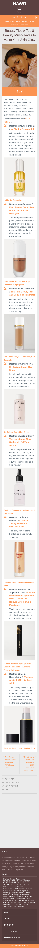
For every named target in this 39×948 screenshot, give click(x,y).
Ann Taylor (31, 902)
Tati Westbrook (20, 898)
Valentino (6, 894)
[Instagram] (14, 17)
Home (7, 21)
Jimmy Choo (28, 896)
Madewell (31, 900)
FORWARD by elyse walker (12, 890)
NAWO (19, 4)
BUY (19, 91)
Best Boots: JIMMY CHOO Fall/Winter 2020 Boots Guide (10, 762)
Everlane (29, 889)
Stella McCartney (8, 898)
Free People (23, 900)
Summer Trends (8, 900)
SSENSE (20, 896)
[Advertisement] (19, 823)
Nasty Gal (17, 894)
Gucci (26, 904)
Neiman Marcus (15, 879)
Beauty (7, 782)
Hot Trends (24, 25)
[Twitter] (25, 17)
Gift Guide (14, 25)
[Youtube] (29, 17)
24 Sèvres (23, 887)
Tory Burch (18, 904)
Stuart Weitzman (18, 906)
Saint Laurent (7, 906)
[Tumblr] (21, 17)
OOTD (17, 887)
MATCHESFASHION (9, 883)
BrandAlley (6, 892)
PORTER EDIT (8, 902)
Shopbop (6, 879)
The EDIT (27, 885)
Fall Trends (25, 894)
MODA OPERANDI (9, 896)
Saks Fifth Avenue (23, 883)
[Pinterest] (18, 17)
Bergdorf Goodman (18, 892)
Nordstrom (25, 879)
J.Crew (27, 892)
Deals (18, 21)
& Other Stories (20, 889)
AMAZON (6, 885)
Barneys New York (17, 885)
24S (16, 900)
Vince (28, 898)
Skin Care (15, 782)
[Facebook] (10, 17)
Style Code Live (8, 887)
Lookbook (9, 925)
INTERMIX (17, 902)
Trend (12, 21)
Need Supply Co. (8, 904)
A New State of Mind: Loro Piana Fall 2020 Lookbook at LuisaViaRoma (28, 763)
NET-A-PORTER (11, 786)
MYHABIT (14, 881)
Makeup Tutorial (28, 21)
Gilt (12, 894)
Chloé (24, 902)
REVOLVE (6, 881)
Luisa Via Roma (8, 889)
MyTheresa (25, 890)
